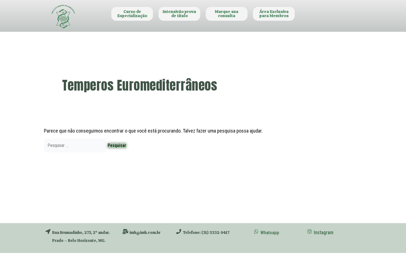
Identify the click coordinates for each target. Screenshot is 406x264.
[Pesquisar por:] (76, 145)
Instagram (323, 232)
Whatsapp (269, 232)
